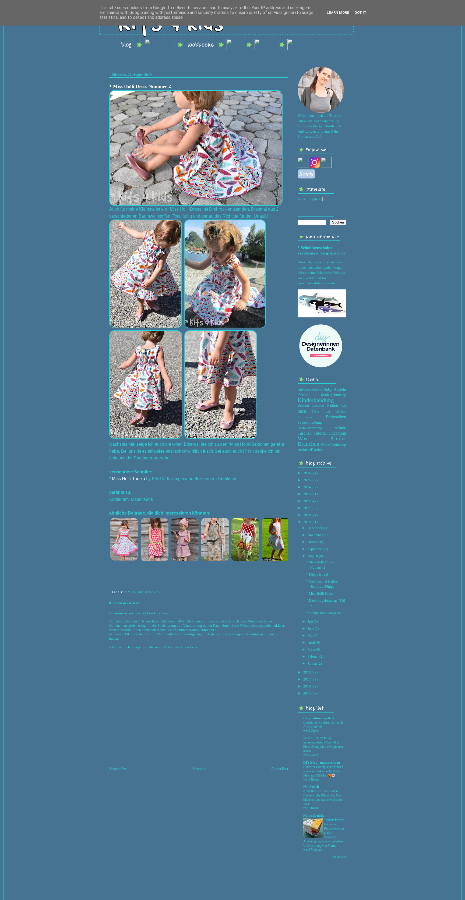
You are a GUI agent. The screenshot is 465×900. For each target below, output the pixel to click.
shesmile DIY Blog (317, 738)
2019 (307, 522)
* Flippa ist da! (317, 574)
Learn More (338, 12)
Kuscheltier (318, 405)
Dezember (315, 528)
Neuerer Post (118, 769)
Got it (360, 12)
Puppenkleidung (310, 422)
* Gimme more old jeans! (324, 613)
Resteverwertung (310, 428)
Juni (311, 628)
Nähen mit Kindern (329, 411)
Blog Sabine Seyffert (318, 718)
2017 (307, 679)
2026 (307, 473)
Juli (310, 621)
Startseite (199, 769)
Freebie (303, 395)
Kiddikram (119, 499)
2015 (307, 693)
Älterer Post (279, 769)
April (311, 642)
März (311, 649)
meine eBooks (310, 450)
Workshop (338, 444)
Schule (340, 427)
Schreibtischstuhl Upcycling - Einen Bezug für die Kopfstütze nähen (323, 746)
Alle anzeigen (339, 856)
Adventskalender (310, 390)
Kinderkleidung (316, 400)
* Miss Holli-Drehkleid (143, 592)
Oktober (313, 542)
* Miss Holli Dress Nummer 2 (140, 86)
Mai (310, 635)
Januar (312, 663)
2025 (307, 480)
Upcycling (337, 433)
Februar (313, 656)
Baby (327, 389)
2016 (307, 686)
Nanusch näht (313, 815)
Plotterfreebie (307, 417)
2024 (307, 487)
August (313, 556)
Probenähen (336, 416)
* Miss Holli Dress (319, 593)
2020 (307, 515)
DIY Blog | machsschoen (321, 762)
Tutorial (320, 433)
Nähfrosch (311, 787)
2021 (307, 508)
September (315, 549)
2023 (307, 494)
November (315, 535)
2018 (307, 672)
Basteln (339, 389)
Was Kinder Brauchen (322, 441)
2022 (307, 501)
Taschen (305, 433)
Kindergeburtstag (333, 395)
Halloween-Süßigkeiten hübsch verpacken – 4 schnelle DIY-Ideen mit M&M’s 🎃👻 (323, 771)
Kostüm (303, 405)
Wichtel (325, 445)
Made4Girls (142, 499)
